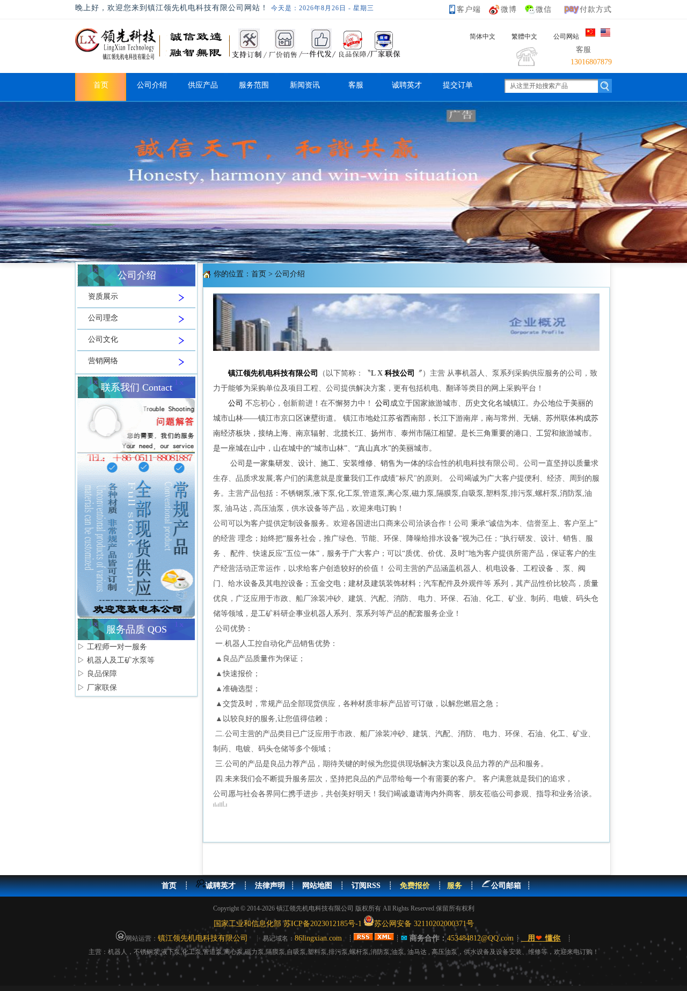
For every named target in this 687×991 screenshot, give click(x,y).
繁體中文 (524, 36)
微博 (509, 9)
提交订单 (458, 85)
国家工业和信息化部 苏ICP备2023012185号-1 (288, 924)
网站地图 (317, 886)
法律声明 (270, 886)
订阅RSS (366, 886)
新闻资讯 (305, 85)
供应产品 (203, 85)
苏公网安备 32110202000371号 (424, 924)
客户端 (469, 9)
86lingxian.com (318, 938)
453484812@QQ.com (481, 938)
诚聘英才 (407, 85)
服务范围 (254, 85)
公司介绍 (152, 85)
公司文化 (103, 339)
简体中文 (482, 36)
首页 (100, 85)
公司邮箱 (506, 886)
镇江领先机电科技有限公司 (203, 938)
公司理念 (103, 318)
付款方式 (596, 9)
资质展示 (103, 296)
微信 (544, 9)
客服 (355, 85)
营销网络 (103, 361)
